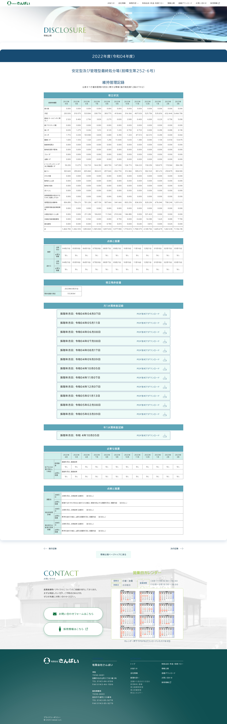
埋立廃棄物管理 (136, 687)
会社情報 (122, 3)
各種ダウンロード (185, 3)
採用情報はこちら (73, 629)
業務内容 (134, 678)
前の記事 (53, 549)
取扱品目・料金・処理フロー (153, 3)
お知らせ (111, 3)
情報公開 (171, 3)
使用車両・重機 (136, 684)
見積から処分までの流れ (140, 681)
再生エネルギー (136, 693)
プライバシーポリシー (52, 717)
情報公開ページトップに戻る (113, 554)
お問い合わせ (201, 3)
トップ (132, 664)
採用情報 (214, 3)
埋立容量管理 (135, 690)
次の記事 (174, 549)
